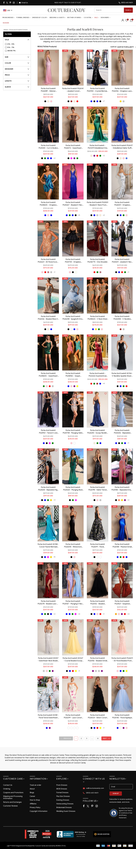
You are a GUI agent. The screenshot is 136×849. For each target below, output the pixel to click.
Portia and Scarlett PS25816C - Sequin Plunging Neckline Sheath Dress (73, 374)
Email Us (24, 3)
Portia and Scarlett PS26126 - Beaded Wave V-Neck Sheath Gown (48, 318)
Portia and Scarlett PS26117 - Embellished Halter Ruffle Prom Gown (122, 147)
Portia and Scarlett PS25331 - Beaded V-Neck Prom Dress (97, 203)
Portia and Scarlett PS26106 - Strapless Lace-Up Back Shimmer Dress (122, 90)
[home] (66, 10)
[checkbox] (18, 44)
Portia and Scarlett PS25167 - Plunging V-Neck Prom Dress (72, 602)
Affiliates (33, 804)
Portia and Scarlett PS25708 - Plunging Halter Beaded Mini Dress (73, 431)
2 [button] (81, 738)
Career (32, 796)
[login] (123, 21)
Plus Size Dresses (63, 796)
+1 (54, 272)
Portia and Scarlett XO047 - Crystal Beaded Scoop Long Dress (73, 659)
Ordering (6, 789)
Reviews (6, 23)
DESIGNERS (105, 17)
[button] (66, 738)
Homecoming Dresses (64, 804)
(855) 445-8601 (127, 3)
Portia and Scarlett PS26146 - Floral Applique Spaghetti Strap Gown (122, 716)
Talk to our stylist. (72, 3)
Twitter (7, 3)
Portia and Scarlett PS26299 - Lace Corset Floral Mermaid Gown (73, 716)
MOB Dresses (61, 789)
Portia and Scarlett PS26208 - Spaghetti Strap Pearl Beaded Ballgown (72, 318)
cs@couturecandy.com (95, 788)
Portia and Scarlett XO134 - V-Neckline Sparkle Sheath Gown (122, 374)
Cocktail (87, 17)
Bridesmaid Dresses (64, 807)
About (32, 789)
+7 (104, 101)
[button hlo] (45, 101)
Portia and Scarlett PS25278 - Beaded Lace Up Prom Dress (48, 602)
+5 (79, 215)
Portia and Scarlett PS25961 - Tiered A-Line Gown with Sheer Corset (48, 431)
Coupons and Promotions (13, 793)
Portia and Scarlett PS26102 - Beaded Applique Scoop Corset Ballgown (97, 602)
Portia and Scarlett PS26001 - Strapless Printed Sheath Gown (122, 203)
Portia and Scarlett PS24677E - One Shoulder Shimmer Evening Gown (97, 260)
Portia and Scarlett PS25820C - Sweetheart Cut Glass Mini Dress (48, 374)
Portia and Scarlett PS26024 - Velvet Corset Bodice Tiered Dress (97, 716)
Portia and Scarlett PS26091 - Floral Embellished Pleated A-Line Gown (97, 545)
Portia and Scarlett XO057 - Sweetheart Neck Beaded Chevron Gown (48, 659)
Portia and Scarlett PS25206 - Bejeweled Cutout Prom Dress (122, 431)
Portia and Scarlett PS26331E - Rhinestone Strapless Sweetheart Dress (73, 545)
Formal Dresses (22, 17)
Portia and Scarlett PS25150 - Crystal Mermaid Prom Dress (97, 90)
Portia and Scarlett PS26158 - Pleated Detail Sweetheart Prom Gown (122, 545)
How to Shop (35, 800)
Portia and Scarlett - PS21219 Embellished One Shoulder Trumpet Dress (97, 147)
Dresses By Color (39, 17)
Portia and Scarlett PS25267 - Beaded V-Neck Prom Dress (73, 203)
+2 (54, 158)
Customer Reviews (10, 806)
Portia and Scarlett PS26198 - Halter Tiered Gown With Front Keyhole (97, 488)
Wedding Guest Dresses (65, 811)
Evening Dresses (62, 800)
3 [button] (86, 738)
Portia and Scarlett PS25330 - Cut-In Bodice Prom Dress (48, 147)
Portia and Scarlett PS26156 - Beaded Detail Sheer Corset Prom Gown (97, 659)
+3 (104, 156)
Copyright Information (38, 811)
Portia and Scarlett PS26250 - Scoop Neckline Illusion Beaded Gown (97, 431)
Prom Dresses (7, 17)
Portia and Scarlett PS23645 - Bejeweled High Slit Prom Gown (48, 488)
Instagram (14, 3)
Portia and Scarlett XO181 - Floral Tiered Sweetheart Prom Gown (48, 716)
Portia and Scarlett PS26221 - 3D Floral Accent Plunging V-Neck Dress (48, 260)
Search (128, 10)
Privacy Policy (35, 807)
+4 (104, 383)
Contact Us (7, 785)
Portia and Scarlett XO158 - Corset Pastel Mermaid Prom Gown (48, 545)
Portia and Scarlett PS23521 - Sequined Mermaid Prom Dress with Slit (122, 602)
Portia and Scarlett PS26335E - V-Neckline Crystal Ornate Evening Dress (122, 318)
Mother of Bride (74, 17)
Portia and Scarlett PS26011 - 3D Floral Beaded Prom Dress (122, 659)
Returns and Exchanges (12, 802)
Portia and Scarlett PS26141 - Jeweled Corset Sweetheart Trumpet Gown (73, 90)
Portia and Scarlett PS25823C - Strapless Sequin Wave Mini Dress (48, 203)
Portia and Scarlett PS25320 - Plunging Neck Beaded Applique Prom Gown (73, 488)
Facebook (4, 3)
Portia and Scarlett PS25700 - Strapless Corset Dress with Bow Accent (73, 260)
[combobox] (113, 10)
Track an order (35, 785)
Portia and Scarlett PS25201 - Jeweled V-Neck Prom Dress (122, 260)
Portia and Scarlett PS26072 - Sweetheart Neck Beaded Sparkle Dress (73, 147)
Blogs (32, 793)
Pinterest (10, 3)
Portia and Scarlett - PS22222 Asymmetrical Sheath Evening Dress (97, 374)
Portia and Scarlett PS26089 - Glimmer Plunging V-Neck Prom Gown (48, 90)
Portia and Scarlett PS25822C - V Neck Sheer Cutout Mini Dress (97, 318)
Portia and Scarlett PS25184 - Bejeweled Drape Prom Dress (122, 488)
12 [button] (97, 738)
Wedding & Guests (57, 17)
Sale (96, 17)
